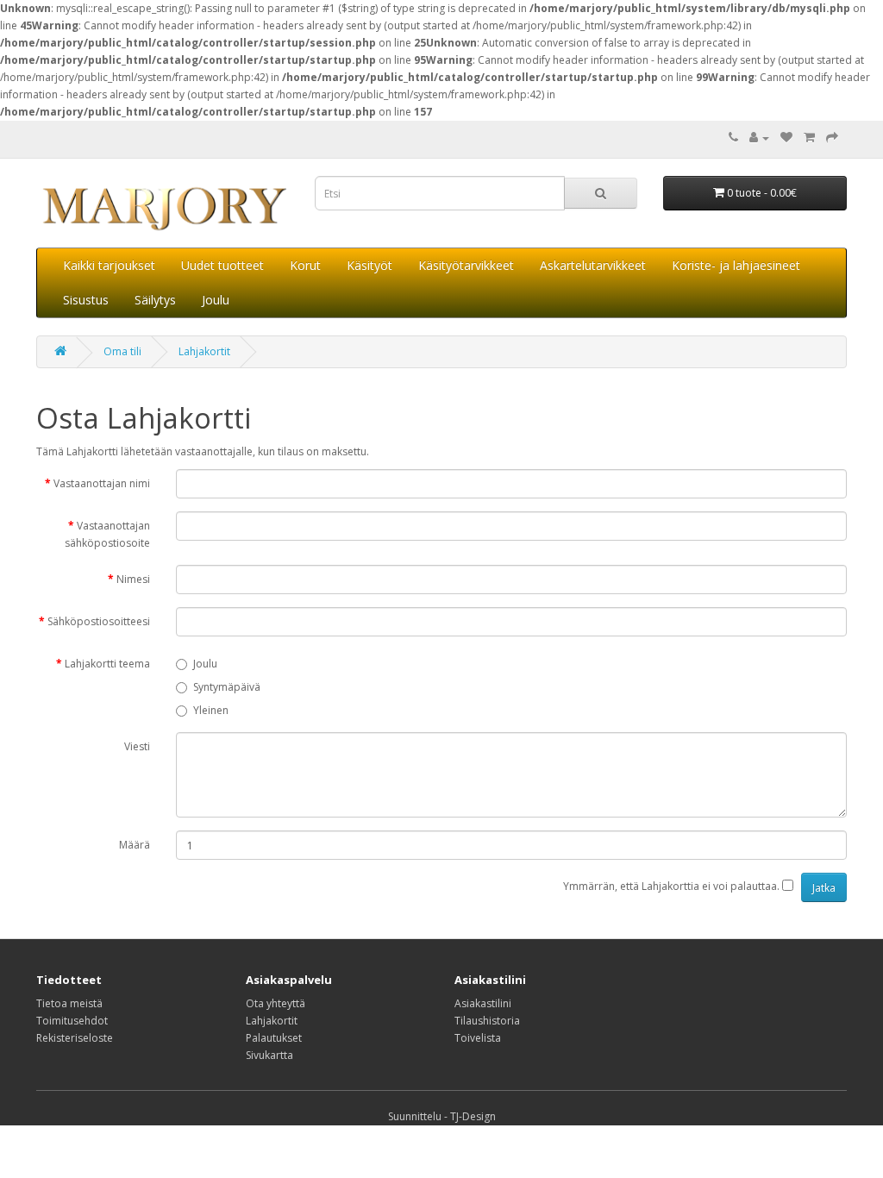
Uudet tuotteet (222, 265)
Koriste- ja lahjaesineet (736, 265)
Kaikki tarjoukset (109, 265)
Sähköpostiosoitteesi (98, 621)
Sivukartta (269, 1055)
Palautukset (274, 1038)
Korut (305, 265)
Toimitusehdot (72, 1020)
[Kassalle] (832, 137)
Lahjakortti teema (107, 663)
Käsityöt (369, 265)
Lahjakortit (204, 351)
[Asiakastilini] (759, 137)
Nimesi (133, 579)
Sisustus (86, 299)
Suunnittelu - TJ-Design (442, 1116)
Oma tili (122, 351)
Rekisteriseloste (74, 1038)
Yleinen (211, 710)
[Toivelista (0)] (786, 137)
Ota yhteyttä (275, 1003)
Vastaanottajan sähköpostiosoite (107, 534)
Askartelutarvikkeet (593, 265)
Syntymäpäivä (226, 687)
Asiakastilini (482, 1003)
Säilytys (155, 299)
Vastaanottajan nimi (101, 483)
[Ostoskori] (809, 137)
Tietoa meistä (69, 1003)
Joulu (215, 299)
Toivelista (477, 1038)
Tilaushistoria (487, 1020)
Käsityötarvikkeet (466, 265)
